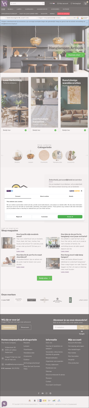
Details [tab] (71, 196)
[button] (81, 191)
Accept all (70, 216)
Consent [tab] (17, 196)
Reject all (19, 216)
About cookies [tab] (44, 196)
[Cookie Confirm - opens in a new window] (74, 191)
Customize (44, 216)
